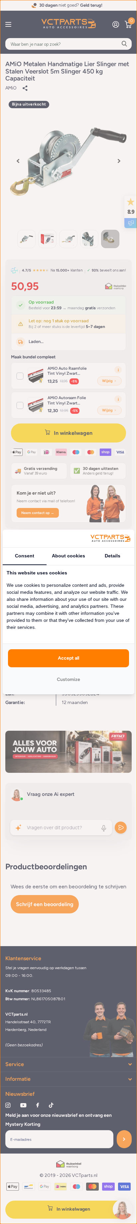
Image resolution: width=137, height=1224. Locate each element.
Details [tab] (112, 555)
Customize (68, 679)
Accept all (68, 658)
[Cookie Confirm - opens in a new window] (110, 538)
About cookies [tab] (68, 555)
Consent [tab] (24, 555)
